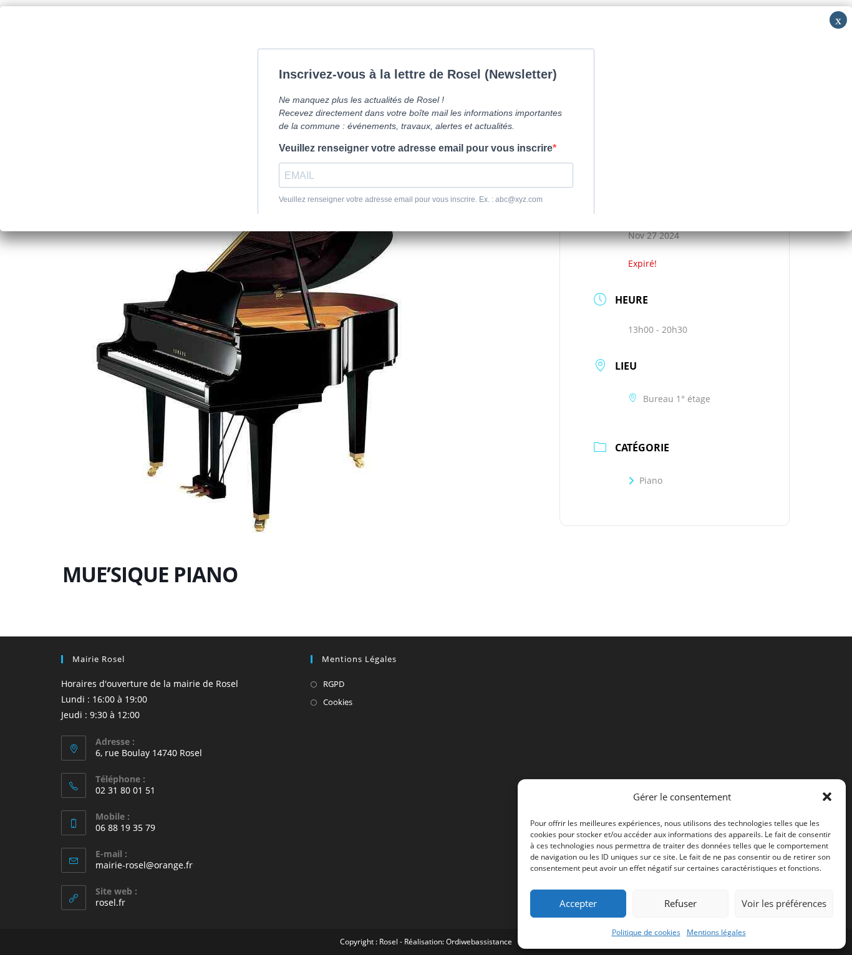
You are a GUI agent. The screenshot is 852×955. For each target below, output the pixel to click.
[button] (827, 796)
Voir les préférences (784, 903)
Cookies (337, 702)
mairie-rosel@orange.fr (144, 865)
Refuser (680, 903)
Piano (650, 480)
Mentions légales (716, 932)
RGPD (333, 683)
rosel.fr (110, 902)
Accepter (578, 903)
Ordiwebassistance (479, 941)
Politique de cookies (646, 932)
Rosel (388, 941)
